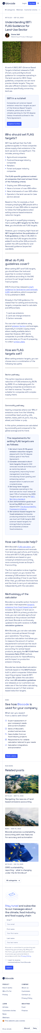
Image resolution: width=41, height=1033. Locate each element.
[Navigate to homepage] (11, 3)
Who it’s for (7, 991)
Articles (5, 1007)
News (5, 1014)
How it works (7, 988)
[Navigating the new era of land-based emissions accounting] (21, 790)
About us (25, 988)
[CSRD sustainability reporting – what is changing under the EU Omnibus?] (21, 859)
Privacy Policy (26, 956)
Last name (11, 938)
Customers (26, 991)
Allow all (27, 1028)
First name (11, 929)
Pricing (5, 995)
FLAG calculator (24, 547)
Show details (6, 1029)
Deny (35, 1028)
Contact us (26, 995)
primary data (19, 342)
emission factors (19, 326)
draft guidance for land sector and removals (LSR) (21, 289)
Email (9, 920)
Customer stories (30, 10)
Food (23, 1007)
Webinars (19, 10)
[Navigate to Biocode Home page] (20, 978)
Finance (25, 1011)
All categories (10, 10)
